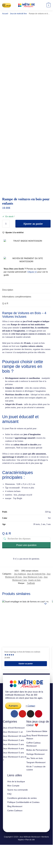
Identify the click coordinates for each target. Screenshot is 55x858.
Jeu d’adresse (20, 574)
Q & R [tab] (5, 303)
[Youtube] (22, 714)
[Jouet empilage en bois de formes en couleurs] (25, 623)
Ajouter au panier (33, 223)
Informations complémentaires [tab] (16, 296)
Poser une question (26, 545)
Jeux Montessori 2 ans (32, 577)
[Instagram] (30, 714)
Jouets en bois (34, 580)
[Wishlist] (45, 603)
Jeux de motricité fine (18, 14)
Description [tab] (7, 290)
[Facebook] (14, 714)
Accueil (5, 14)
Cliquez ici (32, 272)
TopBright (31, 583)
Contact (31, 705)
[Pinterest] (38, 714)
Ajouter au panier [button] (25, 664)
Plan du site (30, 840)
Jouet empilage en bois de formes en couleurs (22, 652)
